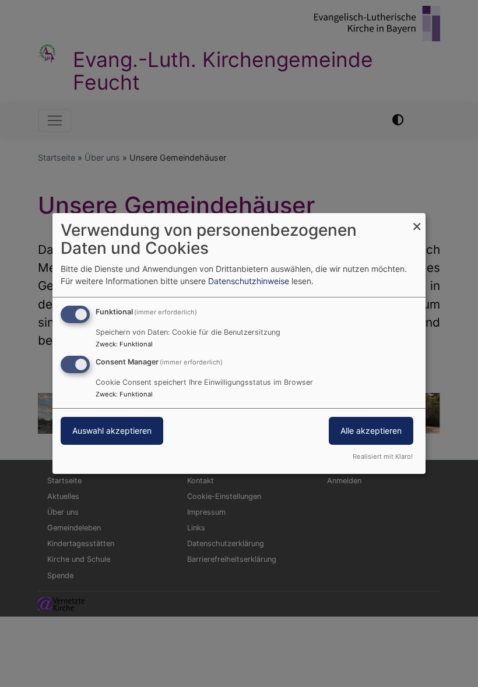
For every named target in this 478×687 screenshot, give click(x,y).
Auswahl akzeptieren (112, 430)
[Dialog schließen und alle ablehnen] (417, 220)
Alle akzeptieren (371, 430)
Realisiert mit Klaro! (383, 456)
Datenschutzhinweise (248, 281)
